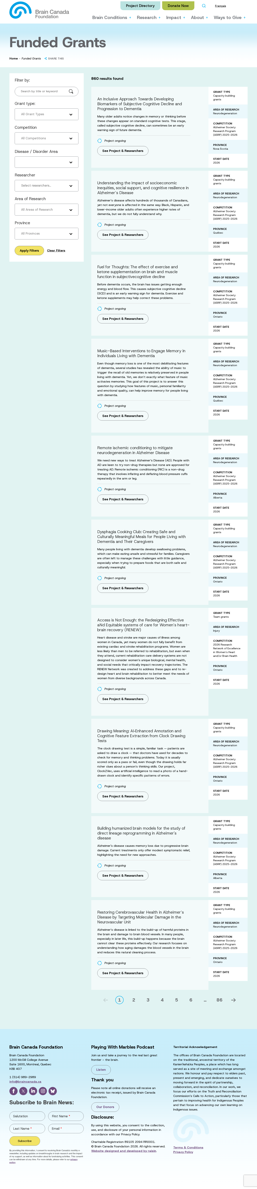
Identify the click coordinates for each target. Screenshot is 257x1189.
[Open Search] (203, 5)
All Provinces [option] (30, 233)
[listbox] (46, 114)
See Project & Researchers (122, 151)
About (197, 17)
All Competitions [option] (33, 138)
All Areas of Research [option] (37, 209)
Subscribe (25, 1141)
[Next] (233, 1000)
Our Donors (105, 1107)
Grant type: (25, 103)
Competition (26, 127)
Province (22, 222)
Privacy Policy (183, 1152)
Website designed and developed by (123, 1151)
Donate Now (178, 5)
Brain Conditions (109, 17)
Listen (101, 1070)
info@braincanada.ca (25, 1082)
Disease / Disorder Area (36, 151)
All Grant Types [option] (32, 114)
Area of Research (30, 198)
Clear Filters (56, 250)
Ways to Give (228, 17)
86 (220, 1000)
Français (220, 6)
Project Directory (140, 5)
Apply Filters (29, 250)
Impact (173, 17)
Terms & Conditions (188, 1147)
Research (147, 17)
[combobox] (46, 186)
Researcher (25, 175)
